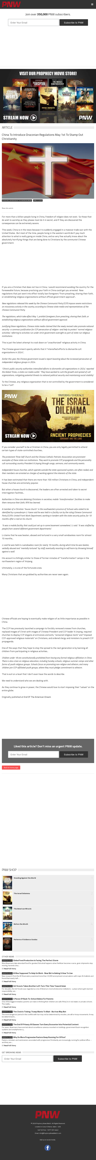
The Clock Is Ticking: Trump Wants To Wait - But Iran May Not (34, 1012)
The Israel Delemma (22, 893)
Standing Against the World (25, 878)
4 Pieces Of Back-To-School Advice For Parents (27, 999)
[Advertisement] (48, 46)
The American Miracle (22, 909)
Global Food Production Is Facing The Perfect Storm (30, 960)
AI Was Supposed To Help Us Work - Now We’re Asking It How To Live (37, 973)
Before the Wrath (21, 924)
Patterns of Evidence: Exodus (25, 939)
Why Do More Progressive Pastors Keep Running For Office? (34, 1037)
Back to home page (11, 767)
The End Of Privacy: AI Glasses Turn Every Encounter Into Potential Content (40, 1024)
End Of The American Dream (37, 697)
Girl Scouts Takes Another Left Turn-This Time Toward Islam (34, 986)
